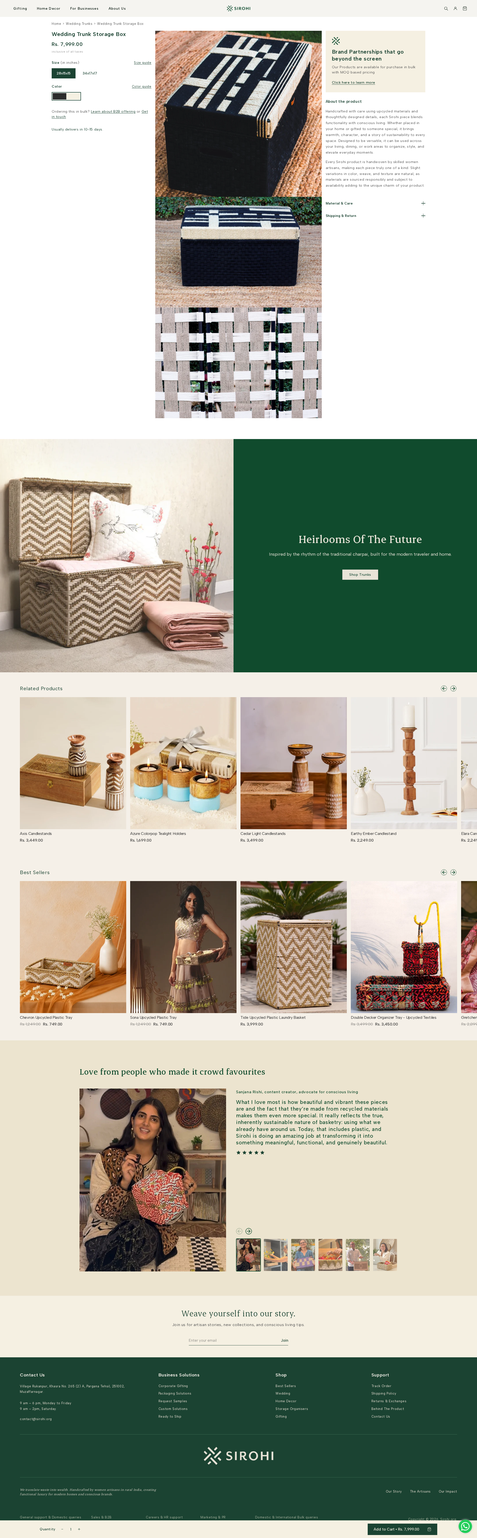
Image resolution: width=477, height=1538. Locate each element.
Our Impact (448, 1491)
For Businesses (84, 8)
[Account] (455, 8)
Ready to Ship (170, 1416)
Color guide (142, 86)
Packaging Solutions (175, 1393)
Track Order (381, 1386)
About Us (117, 8)
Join (284, 1340)
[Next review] (248, 1231)
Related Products (41, 688)
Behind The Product (387, 1409)
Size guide (142, 63)
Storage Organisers (292, 1409)
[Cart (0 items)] (465, 8)
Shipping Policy (384, 1393)
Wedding (283, 1393)
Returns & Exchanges (388, 1401)
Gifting (20, 8)
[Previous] (444, 688)
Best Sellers (35, 872)
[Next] (453, 688)
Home (56, 24)
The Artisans (420, 1491)
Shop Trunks (360, 575)
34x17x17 (89, 73)
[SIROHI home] (238, 8)
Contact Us (380, 1416)
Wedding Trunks (79, 24)
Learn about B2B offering (113, 111)
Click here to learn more (353, 82)
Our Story (394, 1491)
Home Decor (48, 8)
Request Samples (173, 1401)
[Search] (446, 8)
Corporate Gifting (173, 1386)
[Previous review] (239, 1231)
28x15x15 (64, 73)
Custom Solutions (173, 1409)
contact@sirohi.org (36, 1419)
